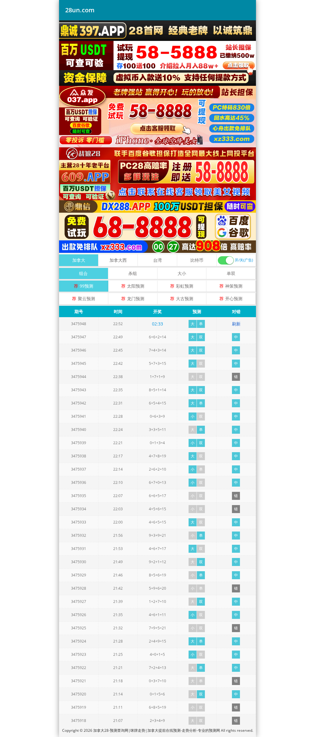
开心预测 (233, 298)
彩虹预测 (184, 286)
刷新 (236, 324)
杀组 (132, 273)
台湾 (157, 260)
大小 (181, 273)
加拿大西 (118, 260)
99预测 (86, 286)
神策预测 (233, 286)
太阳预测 (135, 286)
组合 (83, 273)
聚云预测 (86, 298)
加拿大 (78, 260)
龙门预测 (135, 298)
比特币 (196, 260)
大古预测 (184, 298)
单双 (231, 273)
